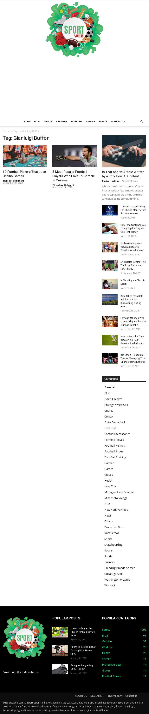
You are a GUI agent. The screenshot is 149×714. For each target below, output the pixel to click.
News (108, 515)
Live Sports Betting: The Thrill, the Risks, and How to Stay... (133, 265)
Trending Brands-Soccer (119, 568)
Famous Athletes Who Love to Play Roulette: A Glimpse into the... (133, 321)
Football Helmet (114, 445)
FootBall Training (115, 457)
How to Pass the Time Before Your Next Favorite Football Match (132, 340)
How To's (110, 486)
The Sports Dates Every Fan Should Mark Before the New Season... (133, 210)
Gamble (90, 121)
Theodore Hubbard (13, 180)
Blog (37, 121)
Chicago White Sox (116, 405)
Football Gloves (114, 440)
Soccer (108, 550)
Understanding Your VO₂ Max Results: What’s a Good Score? (132, 247)
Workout (76, 121)
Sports (47, 121)
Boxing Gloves (113, 399)
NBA (107, 504)
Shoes (108, 539)
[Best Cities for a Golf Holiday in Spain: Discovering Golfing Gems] (110, 299)
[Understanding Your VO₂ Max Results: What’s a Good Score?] (110, 247)
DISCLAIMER (96, 695)
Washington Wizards (117, 579)
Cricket (108, 410)
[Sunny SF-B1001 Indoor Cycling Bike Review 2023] (60, 650)
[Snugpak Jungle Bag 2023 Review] (60, 669)
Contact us (118, 121)
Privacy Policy (114, 695)
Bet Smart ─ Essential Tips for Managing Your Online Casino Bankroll (132, 358)
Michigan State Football (119, 492)
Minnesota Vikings (115, 498)
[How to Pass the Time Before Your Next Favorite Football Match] (110, 340)
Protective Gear (114, 527)
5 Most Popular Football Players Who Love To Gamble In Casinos (73, 176)
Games (108, 469)
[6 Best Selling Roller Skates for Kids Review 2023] (60, 632)
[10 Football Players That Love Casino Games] (25, 156)
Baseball (109, 387)
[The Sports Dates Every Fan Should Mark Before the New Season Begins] (110, 210)
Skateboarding (113, 544)
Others (108, 521)
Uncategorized (113, 574)
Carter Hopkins (110, 180)
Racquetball (111, 533)
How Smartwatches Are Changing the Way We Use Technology (133, 228)
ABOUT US (81, 695)
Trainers (61, 121)
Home (27, 121)
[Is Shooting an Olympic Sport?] (110, 284)
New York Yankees (116, 509)
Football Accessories (117, 434)
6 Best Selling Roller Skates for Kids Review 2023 (83, 632)
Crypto (108, 416)
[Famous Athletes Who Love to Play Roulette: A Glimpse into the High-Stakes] (110, 321)
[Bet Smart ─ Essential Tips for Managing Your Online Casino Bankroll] (110, 358)
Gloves (108, 475)
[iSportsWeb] (74, 29)
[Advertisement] (74, 88)
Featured (110, 428)
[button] (141, 121)
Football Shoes (113, 451)
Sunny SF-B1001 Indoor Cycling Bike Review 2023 (83, 650)
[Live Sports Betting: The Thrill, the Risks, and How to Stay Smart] (110, 265)
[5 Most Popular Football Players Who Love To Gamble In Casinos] (74, 156)
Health (103, 121)
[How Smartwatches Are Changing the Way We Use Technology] (110, 228)
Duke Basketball (114, 422)
